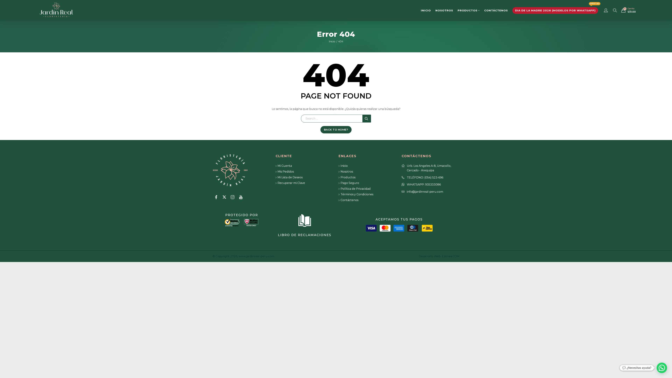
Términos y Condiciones (357, 194)
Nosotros (347, 171)
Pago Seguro (350, 183)
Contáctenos (349, 200)
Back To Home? (336, 129)
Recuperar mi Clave (291, 183)
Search (366, 118)
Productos (348, 177)
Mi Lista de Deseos (290, 177)
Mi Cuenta (285, 165)
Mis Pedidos (286, 171)
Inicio (332, 41)
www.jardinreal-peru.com (256, 256)
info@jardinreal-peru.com (425, 191)
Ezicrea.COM (450, 256)
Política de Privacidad (356, 188)
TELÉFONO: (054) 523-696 (425, 177)
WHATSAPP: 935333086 (424, 184)
